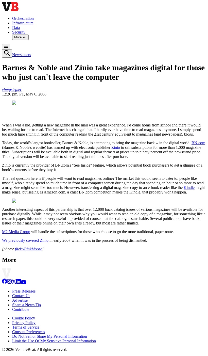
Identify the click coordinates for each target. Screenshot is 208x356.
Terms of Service (25, 327)
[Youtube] (23, 282)
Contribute (20, 309)
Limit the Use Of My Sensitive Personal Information (54, 341)
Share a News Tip (26, 305)
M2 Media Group (16, 232)
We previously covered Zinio (25, 240)
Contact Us (21, 296)
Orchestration (23, 18)
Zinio (115, 147)
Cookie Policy (23, 318)
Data (16, 27)
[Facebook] (4, 282)
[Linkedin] (18, 282)
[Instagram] (9, 282)
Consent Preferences (28, 332)
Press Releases (24, 291)
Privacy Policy (24, 322)
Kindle (189, 187)
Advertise (20, 300)
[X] (14, 282)
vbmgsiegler (12, 89)
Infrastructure (22, 23)
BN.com (198, 143)
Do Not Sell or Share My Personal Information (49, 336)
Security (18, 32)
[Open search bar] (7, 53)
